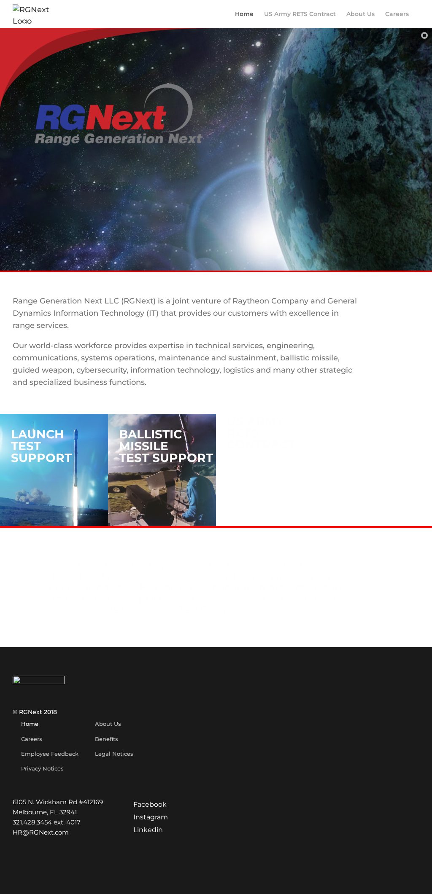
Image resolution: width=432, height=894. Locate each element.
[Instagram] (146, 817)
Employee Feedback (49, 753)
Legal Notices (114, 753)
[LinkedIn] (143, 830)
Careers (31, 739)
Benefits (106, 739)
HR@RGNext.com (41, 832)
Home (29, 723)
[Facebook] (145, 804)
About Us (108, 723)
